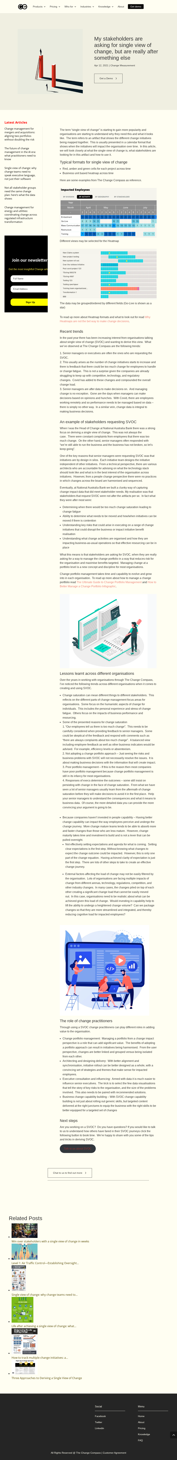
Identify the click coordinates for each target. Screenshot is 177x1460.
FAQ (140, 1440)
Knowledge (104, 6)
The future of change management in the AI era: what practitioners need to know (20, 154)
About (121, 6)
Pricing (53, 6)
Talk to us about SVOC (78, 1148)
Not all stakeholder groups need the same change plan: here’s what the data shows (20, 193)
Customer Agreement (114, 1452)
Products (38, 6)
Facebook (100, 1416)
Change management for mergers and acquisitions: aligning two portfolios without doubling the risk (19, 134)
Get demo (135, 6)
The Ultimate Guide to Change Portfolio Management (109, 582)
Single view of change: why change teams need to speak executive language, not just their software (20, 173)
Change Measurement (122, 65)
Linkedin (99, 1428)
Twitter (98, 1422)
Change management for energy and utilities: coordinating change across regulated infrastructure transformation (20, 214)
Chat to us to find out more (67, 1172)
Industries (85, 6)
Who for (68, 6)
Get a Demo (106, 78)
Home (141, 1416)
